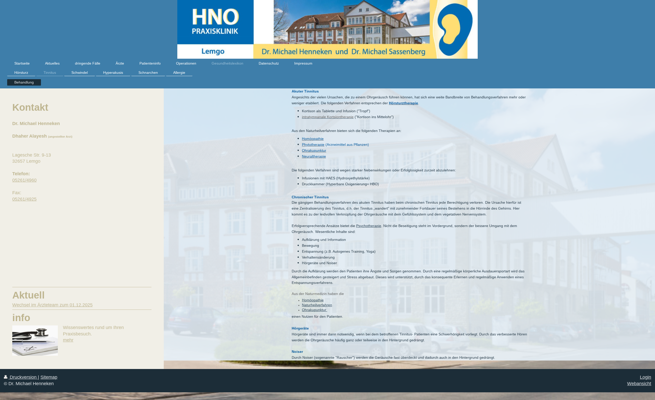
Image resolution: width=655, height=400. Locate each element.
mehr (68, 340)
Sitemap (48, 377)
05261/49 (21, 180)
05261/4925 (24, 199)
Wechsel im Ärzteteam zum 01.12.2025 (52, 304)
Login (645, 377)
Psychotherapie (368, 226)
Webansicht (639, 383)
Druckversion (23, 377)
